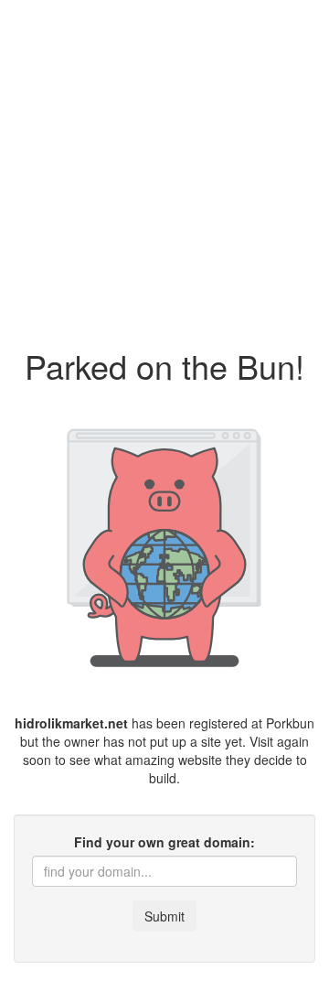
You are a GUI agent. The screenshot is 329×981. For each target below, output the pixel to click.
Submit (164, 916)
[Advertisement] (164, 164)
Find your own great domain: (164, 842)
